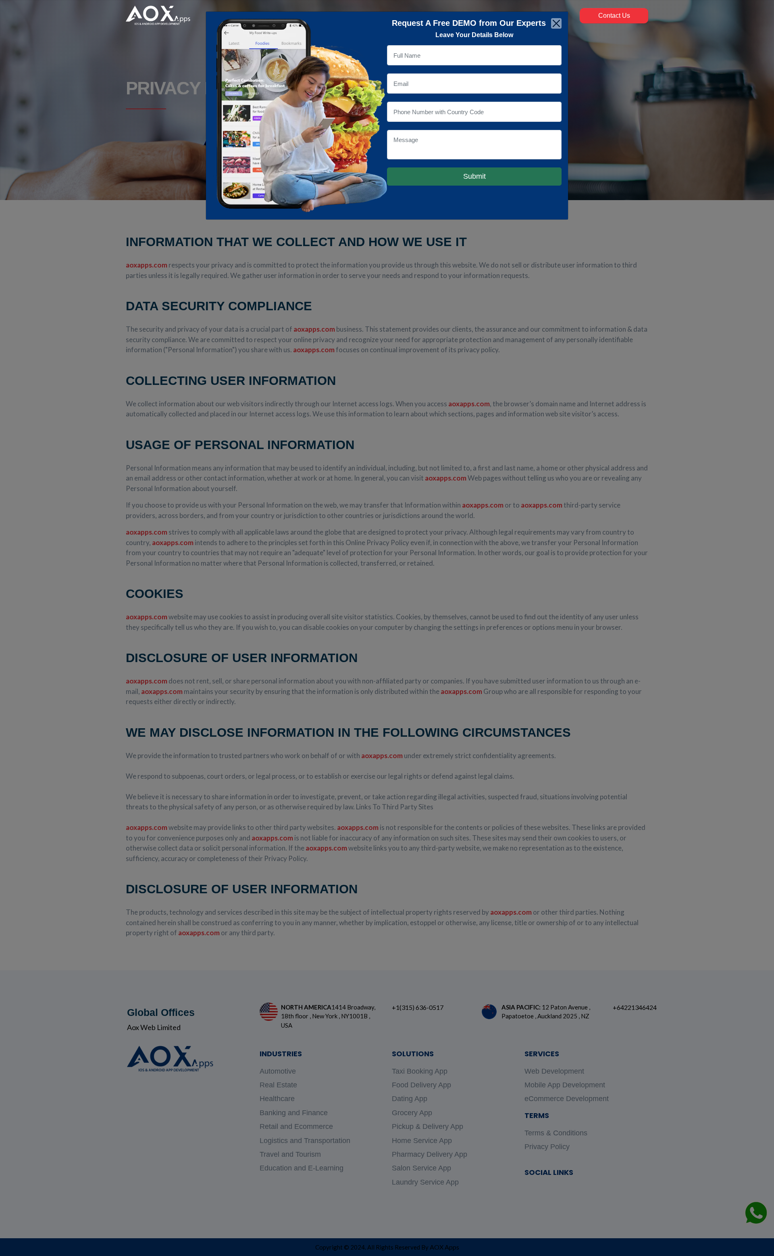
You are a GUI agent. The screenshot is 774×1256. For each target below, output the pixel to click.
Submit (474, 176)
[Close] (556, 23)
